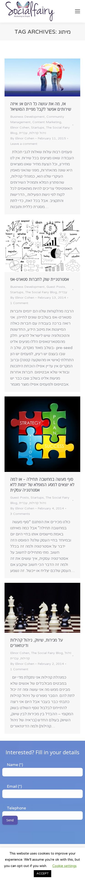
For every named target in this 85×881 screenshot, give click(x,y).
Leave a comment (23, 144)
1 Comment (19, 303)
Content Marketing (46, 122)
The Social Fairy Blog (41, 292)
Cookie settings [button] (64, 866)
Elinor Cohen (19, 127)
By (22, 138)
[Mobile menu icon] (77, 11)
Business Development (27, 117)
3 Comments (20, 514)
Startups (37, 127)
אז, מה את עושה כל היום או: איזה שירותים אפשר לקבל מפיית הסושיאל (40, 106)
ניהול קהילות (37, 133)
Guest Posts (55, 287)
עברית (23, 133)
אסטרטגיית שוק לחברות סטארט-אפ (39, 279)
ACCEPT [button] (42, 873)
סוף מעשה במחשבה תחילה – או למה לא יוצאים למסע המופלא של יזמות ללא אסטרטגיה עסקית (42, 484)
